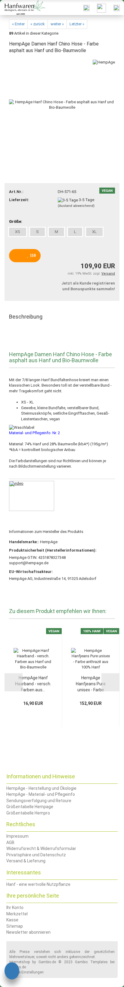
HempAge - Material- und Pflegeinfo (40, 794)
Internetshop (19, 962)
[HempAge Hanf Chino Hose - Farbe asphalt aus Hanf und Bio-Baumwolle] (62, 104)
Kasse (12, 919)
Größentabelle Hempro (28, 813)
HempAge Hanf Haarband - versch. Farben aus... (33, 683)
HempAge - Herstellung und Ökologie (41, 788)
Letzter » (77, 24)
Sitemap (14, 926)
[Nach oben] (107, 977)
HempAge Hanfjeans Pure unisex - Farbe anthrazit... (91, 684)
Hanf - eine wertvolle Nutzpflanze (38, 884)
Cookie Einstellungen (26, 972)
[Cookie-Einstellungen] (12, 972)
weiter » (57, 24)
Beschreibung (25, 316)
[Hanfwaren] (22, 7)
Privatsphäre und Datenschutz (36, 854)
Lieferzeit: (19, 200)
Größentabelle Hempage (29, 806)
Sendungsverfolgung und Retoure (38, 800)
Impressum (17, 836)
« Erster (18, 24)
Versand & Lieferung (25, 860)
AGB (10, 842)
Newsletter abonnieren (28, 932)
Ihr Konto (14, 907)
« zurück (37, 24)
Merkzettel (17, 913)
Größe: (15, 221)
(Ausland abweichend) (76, 206)
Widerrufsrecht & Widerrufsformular (41, 848)
